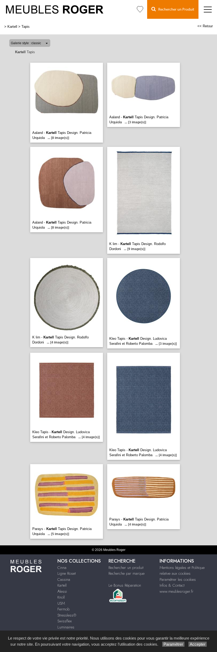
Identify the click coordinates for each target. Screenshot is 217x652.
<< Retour (205, 26)
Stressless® (66, 615)
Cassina (63, 579)
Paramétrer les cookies (178, 579)
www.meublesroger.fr (176, 591)
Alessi (62, 591)
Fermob (63, 609)
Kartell (12, 27)
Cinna (61, 567)
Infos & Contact (172, 585)
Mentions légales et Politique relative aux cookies (182, 571)
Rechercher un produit (125, 567)
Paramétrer (173, 644)
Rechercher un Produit (175, 9)
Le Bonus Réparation (124, 585)
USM (61, 603)
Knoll (61, 597)
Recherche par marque (126, 573)
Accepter (197, 644)
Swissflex (64, 621)
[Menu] (207, 9)
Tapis (25, 27)
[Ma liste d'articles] (140, 9)
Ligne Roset (66, 573)
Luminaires (65, 627)
